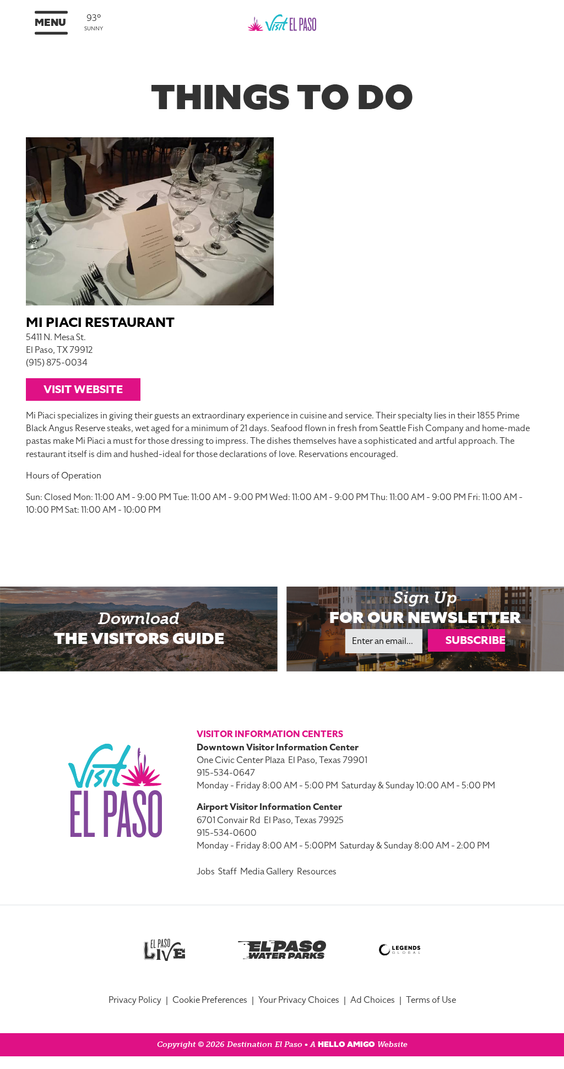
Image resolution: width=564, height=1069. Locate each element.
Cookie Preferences (209, 1000)
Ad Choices (372, 1000)
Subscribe (475, 640)
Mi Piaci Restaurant (100, 322)
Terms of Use (431, 1000)
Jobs (206, 872)
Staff (227, 872)
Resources (317, 872)
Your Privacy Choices (298, 1000)
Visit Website (83, 389)
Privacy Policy (135, 1000)
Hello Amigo (346, 1044)
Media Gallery (267, 872)
